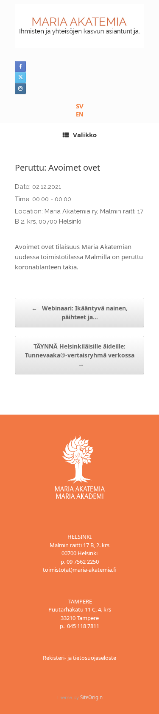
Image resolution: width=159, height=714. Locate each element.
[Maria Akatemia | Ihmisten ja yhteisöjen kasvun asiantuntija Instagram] (20, 88)
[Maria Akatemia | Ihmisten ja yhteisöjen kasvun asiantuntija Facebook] (20, 66)
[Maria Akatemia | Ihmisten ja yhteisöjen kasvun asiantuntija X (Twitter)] (20, 77)
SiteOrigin (91, 697)
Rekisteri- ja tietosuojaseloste (79, 657)
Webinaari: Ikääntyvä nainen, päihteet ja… (79, 312)
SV (80, 106)
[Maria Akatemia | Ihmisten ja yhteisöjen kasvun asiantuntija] (79, 26)
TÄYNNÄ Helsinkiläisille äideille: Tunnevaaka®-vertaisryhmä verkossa (79, 355)
